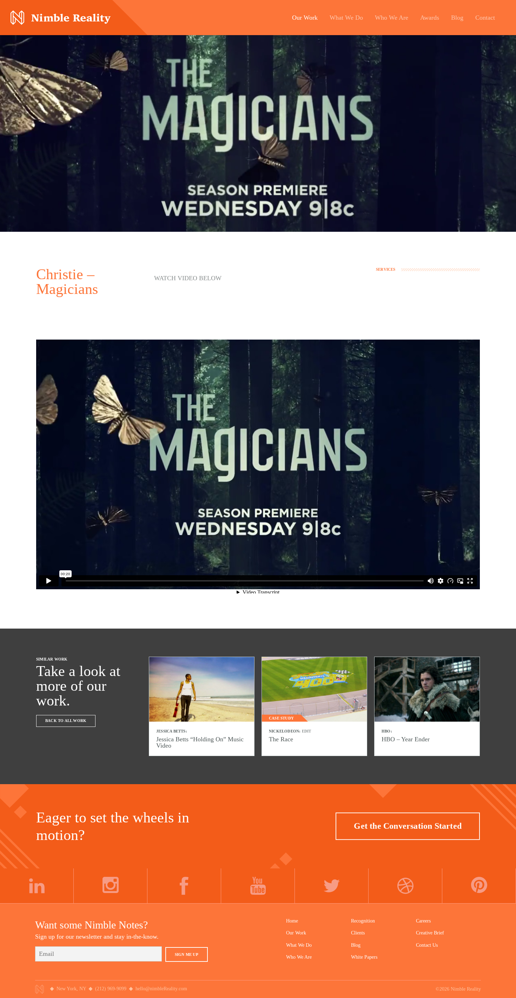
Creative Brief (430, 932)
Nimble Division (61, 18)
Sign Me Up (186, 954)
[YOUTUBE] (258, 886)
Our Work (296, 932)
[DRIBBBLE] (405, 886)
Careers (423, 921)
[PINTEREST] (479, 886)
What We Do (299, 945)
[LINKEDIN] (37, 886)
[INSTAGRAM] (110, 886)
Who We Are (299, 957)
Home (292, 921)
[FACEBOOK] (184, 886)
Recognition (363, 921)
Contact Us (427, 945)
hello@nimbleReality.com (161, 988)
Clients (358, 932)
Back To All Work (65, 720)
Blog (355, 945)
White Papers (364, 957)
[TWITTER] (332, 886)
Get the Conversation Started (408, 825)
